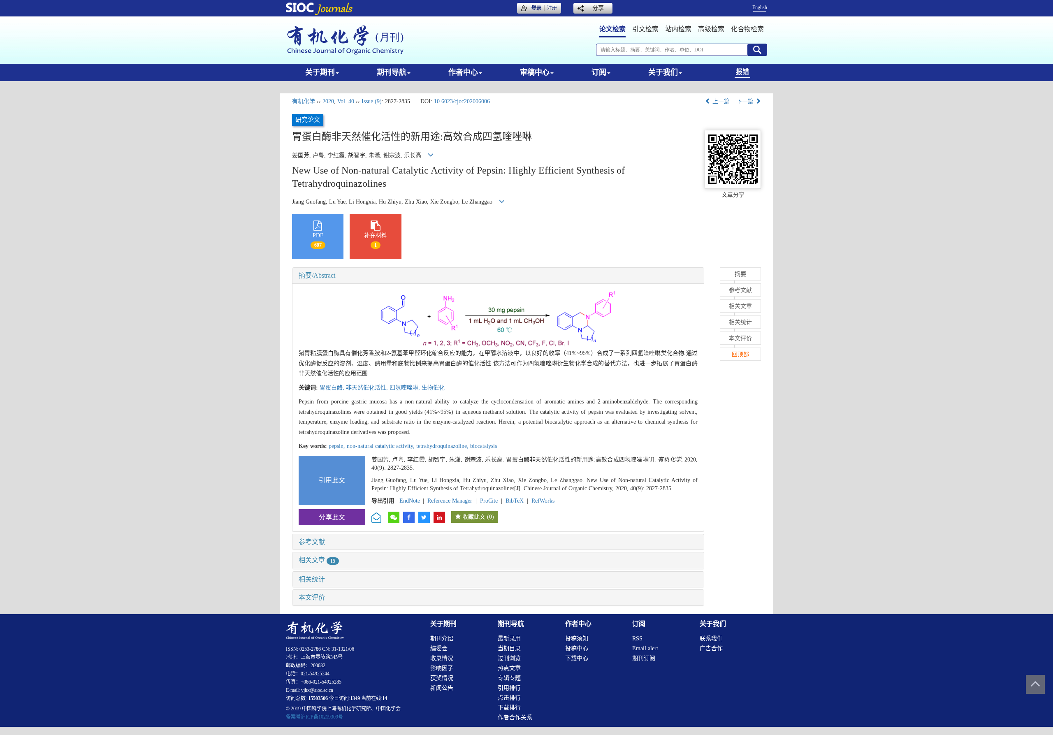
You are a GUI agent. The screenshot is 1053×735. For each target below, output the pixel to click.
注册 (552, 8)
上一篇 (720, 101)
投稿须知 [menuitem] (576, 638)
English (759, 7)
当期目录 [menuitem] (509, 648)
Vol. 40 (345, 101)
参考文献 (312, 541)
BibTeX (515, 501)
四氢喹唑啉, (406, 388)
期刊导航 (391, 72)
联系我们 (711, 638)
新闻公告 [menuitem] (441, 688)
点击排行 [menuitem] (509, 698)
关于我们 (663, 72)
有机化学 (303, 101)
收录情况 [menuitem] (441, 658)
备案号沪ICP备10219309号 (314, 717)
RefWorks (542, 501)
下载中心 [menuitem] (576, 658)
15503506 (318, 698)
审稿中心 (535, 72)
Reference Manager (449, 501)
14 (384, 698)
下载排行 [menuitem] (509, 708)
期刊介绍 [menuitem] (441, 638)
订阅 (598, 72)
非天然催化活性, (368, 388)
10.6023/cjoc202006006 (462, 101)
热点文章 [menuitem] (509, 668)
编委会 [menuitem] (439, 648)
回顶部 (740, 354)
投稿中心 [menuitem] (576, 648)
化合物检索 (747, 29)
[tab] (498, 275)
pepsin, (338, 446)
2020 (328, 101)
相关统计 (312, 579)
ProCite (489, 501)
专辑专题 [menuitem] (509, 678)
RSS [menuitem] (637, 638)
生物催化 (433, 388)
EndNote (409, 501)
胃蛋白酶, (333, 388)
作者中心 (463, 72)
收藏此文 (473, 517)
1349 (355, 698)
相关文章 (317, 559)
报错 (742, 71)
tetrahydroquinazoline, (443, 446)
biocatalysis (483, 446)
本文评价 (312, 597)
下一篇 (745, 101)
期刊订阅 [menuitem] (643, 658)
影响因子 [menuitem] (441, 668)
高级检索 (711, 29)
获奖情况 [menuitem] (441, 678)
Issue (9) (372, 101)
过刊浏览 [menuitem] (509, 658)
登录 (536, 8)
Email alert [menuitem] (645, 648)
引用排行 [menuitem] (509, 688)
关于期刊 (320, 72)
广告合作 (711, 648)
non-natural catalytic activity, (381, 446)
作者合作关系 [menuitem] (515, 717)
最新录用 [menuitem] (509, 638)
